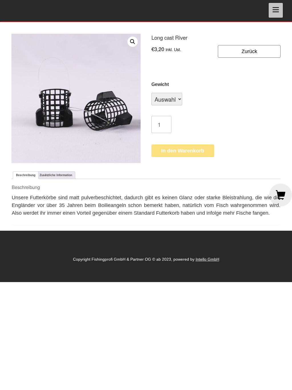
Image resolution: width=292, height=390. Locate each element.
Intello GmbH (207, 259)
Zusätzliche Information (56, 175)
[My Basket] (280, 195)
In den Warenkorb (182, 151)
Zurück (249, 51)
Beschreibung (25, 175)
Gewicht (160, 84)
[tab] (25, 175)
